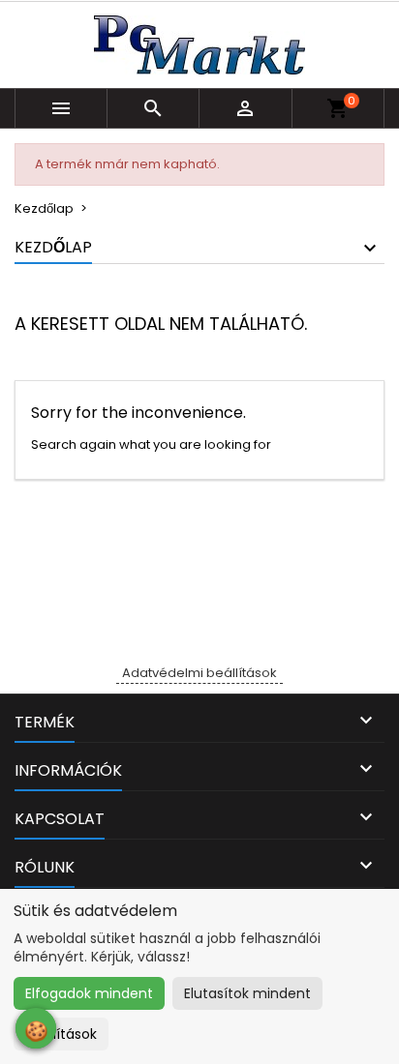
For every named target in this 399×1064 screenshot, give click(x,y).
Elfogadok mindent (89, 993)
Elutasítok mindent (247, 993)
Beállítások (61, 1034)
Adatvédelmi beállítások (199, 673)
